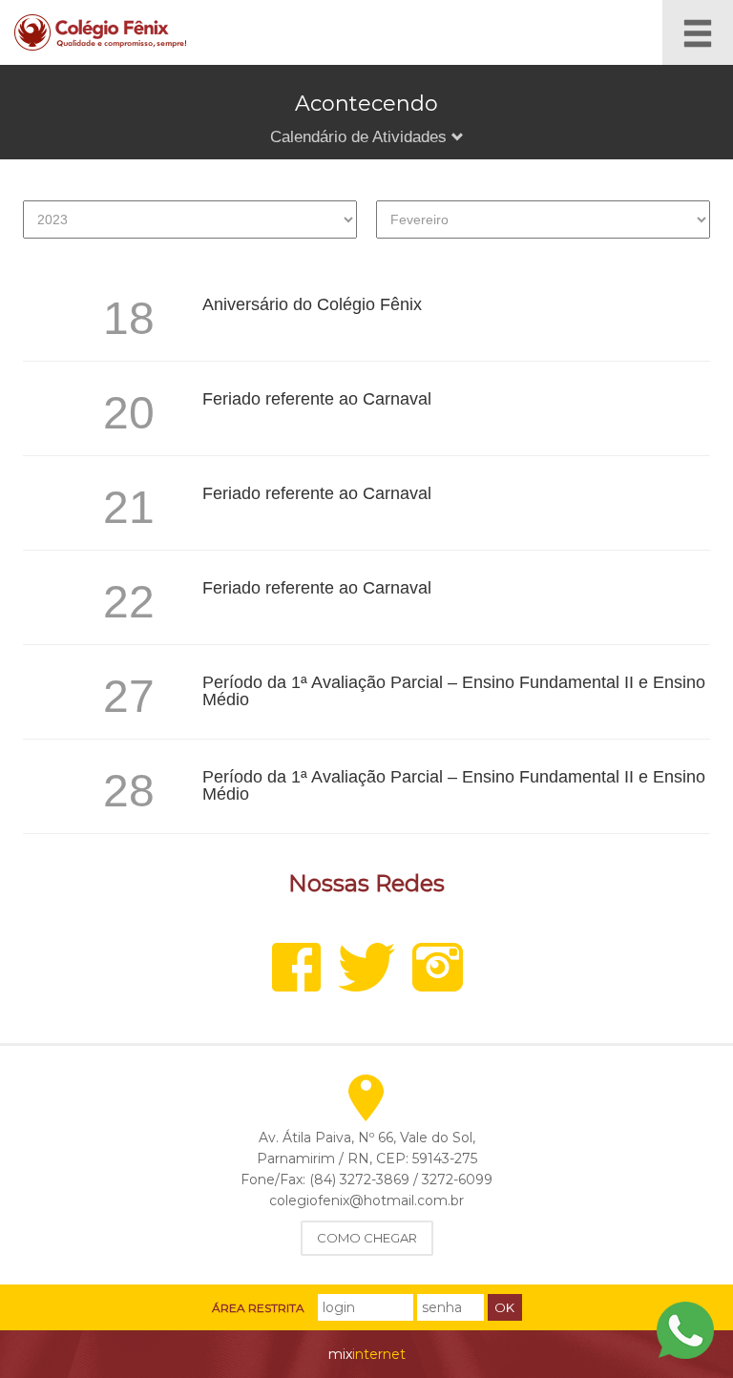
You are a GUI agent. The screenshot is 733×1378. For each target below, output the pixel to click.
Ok (504, 1307)
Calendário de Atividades (360, 137)
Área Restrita (258, 1308)
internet (367, 1354)
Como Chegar (367, 1237)
